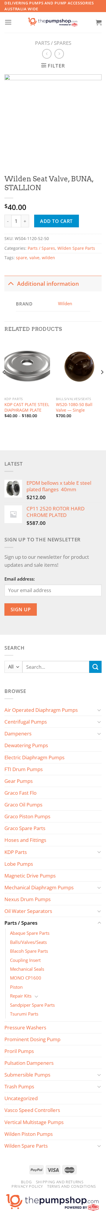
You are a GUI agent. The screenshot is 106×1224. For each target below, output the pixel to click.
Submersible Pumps (27, 1074)
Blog (26, 1181)
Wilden (65, 303)
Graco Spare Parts (24, 828)
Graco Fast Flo (20, 792)
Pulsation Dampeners (29, 1062)
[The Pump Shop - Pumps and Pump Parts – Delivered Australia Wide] (53, 22)
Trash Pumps (19, 1086)
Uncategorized (21, 1098)
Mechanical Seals (27, 969)
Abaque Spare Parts (29, 933)
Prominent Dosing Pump (32, 1039)
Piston (16, 987)
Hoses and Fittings (25, 840)
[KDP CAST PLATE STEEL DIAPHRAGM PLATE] (27, 366)
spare (21, 257)
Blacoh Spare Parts (29, 951)
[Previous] (4, 384)
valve (34, 257)
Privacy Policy (27, 1186)
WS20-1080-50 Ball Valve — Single (74, 407)
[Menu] (8, 22)
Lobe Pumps (18, 863)
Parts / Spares (53, 43)
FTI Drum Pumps (23, 769)
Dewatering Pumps (26, 745)
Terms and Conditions (71, 1186)
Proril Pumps (19, 1051)
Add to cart (56, 221)
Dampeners (18, 733)
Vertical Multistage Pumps (34, 1122)
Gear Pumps (18, 781)
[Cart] (99, 22)
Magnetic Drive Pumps (30, 875)
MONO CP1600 (25, 978)
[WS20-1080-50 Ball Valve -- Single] (79, 366)
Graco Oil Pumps (23, 804)
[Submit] (95, 667)
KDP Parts (15, 852)
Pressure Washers (25, 1027)
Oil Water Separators (28, 911)
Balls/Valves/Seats (28, 942)
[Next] (102, 384)
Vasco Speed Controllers (32, 1110)
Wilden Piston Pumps (28, 1134)
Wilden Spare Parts (76, 248)
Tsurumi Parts (24, 1014)
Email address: (19, 579)
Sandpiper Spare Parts (32, 1005)
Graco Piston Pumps (27, 816)
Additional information (48, 283)
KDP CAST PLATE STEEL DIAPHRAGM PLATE (26, 407)
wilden (48, 257)
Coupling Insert (25, 960)
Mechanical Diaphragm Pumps (39, 887)
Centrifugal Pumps (25, 721)
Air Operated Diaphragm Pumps (41, 710)
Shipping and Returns (60, 1181)
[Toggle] (10, 283)
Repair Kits (21, 996)
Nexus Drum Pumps (27, 899)
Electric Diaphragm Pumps (34, 757)
